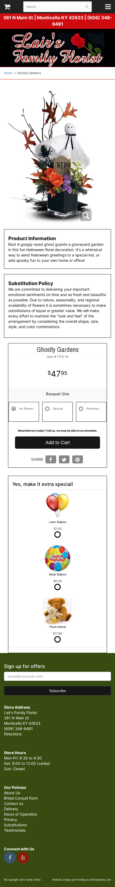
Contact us (13, 803)
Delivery (11, 809)
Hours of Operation (20, 814)
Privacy (10, 819)
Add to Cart (57, 442)
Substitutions (15, 825)
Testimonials (14, 830)
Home (8, 73)
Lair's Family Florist (57, 49)
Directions (12, 734)
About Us (12, 792)
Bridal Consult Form (21, 798)
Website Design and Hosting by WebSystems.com (82, 879)
